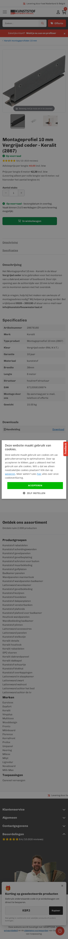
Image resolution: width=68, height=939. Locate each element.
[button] (34, 493)
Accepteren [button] (35, 485)
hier (39, 473)
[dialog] (34, 469)
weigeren (10, 473)
